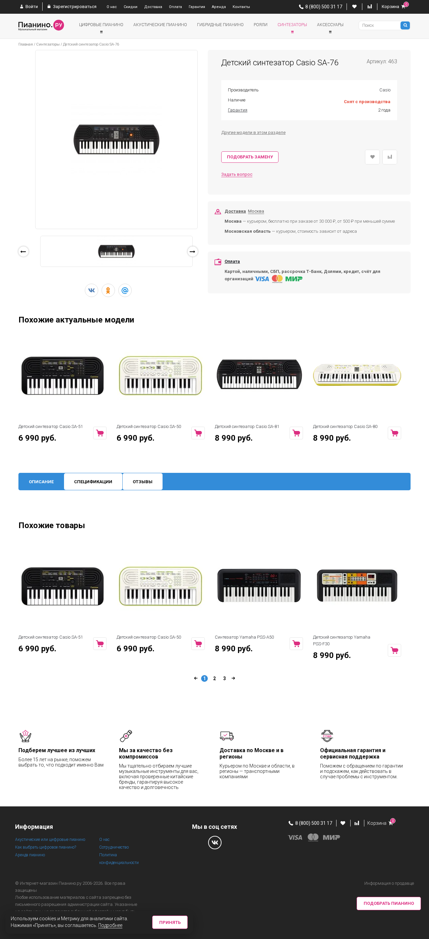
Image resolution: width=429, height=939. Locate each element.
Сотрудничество (114, 847)
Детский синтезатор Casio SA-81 (247, 426)
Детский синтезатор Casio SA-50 (149, 426)
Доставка (153, 7)
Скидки (130, 7)
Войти (31, 6)
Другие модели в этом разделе (253, 132)
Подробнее (110, 925)
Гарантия (197, 7)
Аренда (219, 7)
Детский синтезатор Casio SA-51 (50, 426)
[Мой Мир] (125, 290)
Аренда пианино (30, 855)
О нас (112, 7)
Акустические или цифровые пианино (50, 839)
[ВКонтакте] (91, 290)
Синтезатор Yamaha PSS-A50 (244, 637)
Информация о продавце (389, 883)
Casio (384, 89)
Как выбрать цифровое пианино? (45, 847)
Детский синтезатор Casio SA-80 (345, 426)
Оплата (175, 7)
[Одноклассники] (108, 290)
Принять (170, 922)
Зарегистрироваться (74, 6)
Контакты (241, 7)
